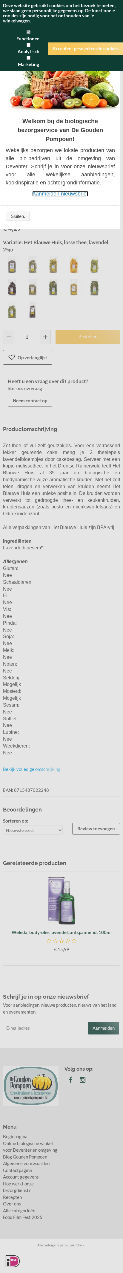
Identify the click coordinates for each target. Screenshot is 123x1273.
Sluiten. (18, 216)
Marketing (28, 64)
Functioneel (28, 38)
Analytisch (28, 51)
